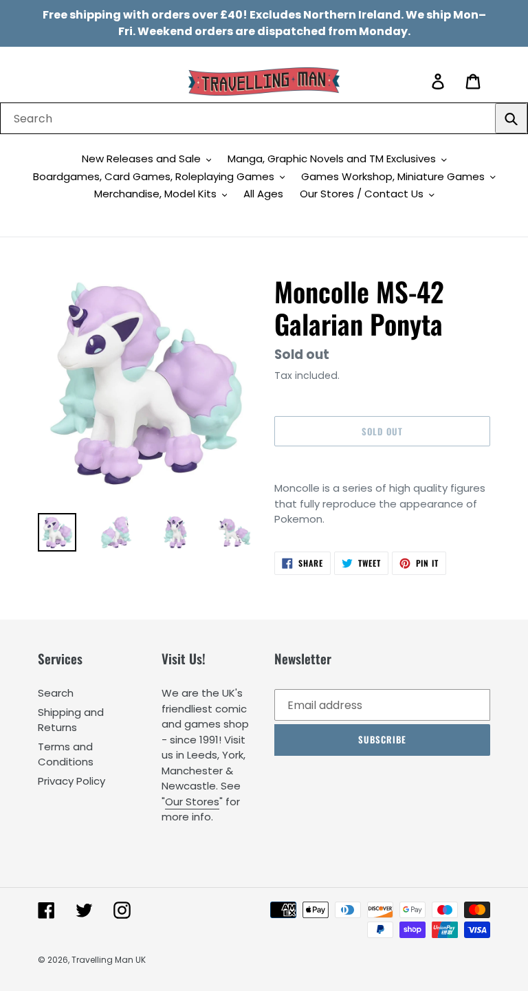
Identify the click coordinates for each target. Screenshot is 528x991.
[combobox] (264, 118)
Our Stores (192, 801)
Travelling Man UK (109, 960)
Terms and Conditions (66, 754)
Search (56, 693)
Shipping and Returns (71, 720)
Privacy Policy (71, 781)
